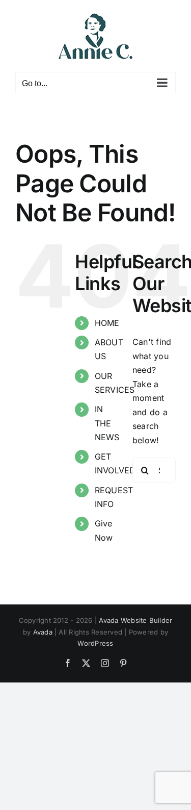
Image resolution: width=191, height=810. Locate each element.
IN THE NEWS (107, 423)
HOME (107, 323)
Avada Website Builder (135, 620)
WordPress (95, 643)
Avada (42, 632)
